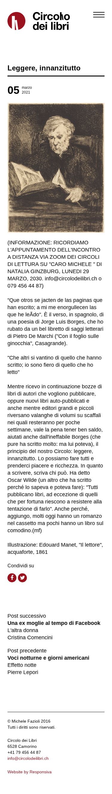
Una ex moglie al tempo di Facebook (53, 623)
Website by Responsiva (29, 771)
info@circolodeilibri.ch (28, 758)
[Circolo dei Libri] (29, 21)
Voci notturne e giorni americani (48, 658)
